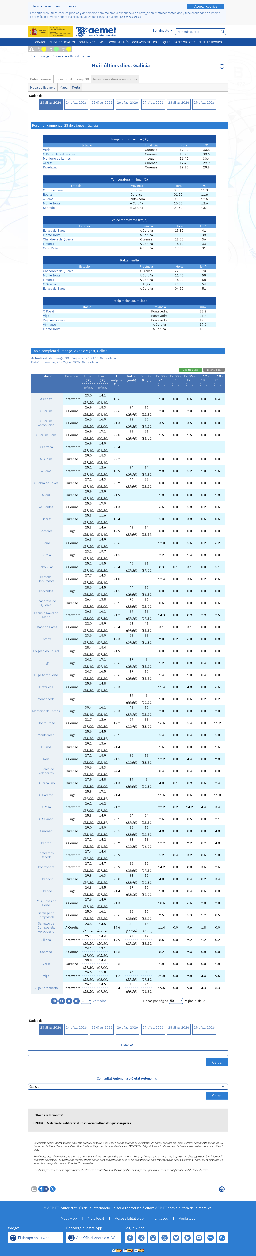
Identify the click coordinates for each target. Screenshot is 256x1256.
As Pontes (46, 507)
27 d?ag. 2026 (153, 102)
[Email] (34, 1191)
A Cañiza (46, 399)
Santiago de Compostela (46, 915)
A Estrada (46, 447)
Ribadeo (46, 891)
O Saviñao (50, 284)
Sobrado (49, 208)
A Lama (48, 199)
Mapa (64, 87)
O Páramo (46, 795)
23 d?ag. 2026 (50, 102)
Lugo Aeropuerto (46, 675)
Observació (60, 56)
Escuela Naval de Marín (46, 615)
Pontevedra (46, 867)
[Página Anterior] (61, 1001)
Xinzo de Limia (53, 190)
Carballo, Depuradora (46, 579)
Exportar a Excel (190, 369)
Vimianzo (49, 324)
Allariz (47, 163)
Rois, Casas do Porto (46, 903)
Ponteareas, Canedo (46, 855)
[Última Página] (76, 1001)
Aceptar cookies (205, 6)
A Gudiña (46, 459)
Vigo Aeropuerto (54, 320)
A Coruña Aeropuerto (46, 423)
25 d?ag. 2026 (101, 102)
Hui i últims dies (80, 56)
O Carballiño (46, 783)
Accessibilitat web (129, 1218)
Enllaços (161, 1218)
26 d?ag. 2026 (127, 102)
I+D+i (102, 42)
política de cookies (130, 17)
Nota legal (96, 1218)
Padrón (46, 843)
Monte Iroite (52, 203)
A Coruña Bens (46, 435)
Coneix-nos (86, 42)
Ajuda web (187, 1218)
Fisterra (48, 244)
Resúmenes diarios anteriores (115, 79)
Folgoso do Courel (46, 651)
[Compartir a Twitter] (53, 1189)
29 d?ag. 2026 (204, 102)
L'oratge (39, 42)
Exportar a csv (214, 369)
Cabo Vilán (50, 248)
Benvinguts (161, 30)
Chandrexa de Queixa (58, 239)
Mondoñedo (46, 699)
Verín (47, 150)
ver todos (99, 1001)
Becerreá (46, 531)
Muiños (46, 747)
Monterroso (46, 735)
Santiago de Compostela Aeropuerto (46, 927)
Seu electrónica (211, 42)
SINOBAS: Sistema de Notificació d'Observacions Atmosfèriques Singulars (82, 1123)
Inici (33, 56)
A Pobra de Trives (46, 483)
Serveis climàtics (62, 42)
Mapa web (69, 1218)
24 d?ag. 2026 (76, 102)
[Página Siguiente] (69, 1001)
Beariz (47, 194)
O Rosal (48, 311)
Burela (46, 555)
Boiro (46, 543)
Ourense (46, 831)
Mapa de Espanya (42, 87)
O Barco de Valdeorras (59, 154)
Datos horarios (40, 79)
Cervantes (46, 591)
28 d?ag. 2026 (178, 102)
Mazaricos (46, 687)
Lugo (46, 663)
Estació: (127, 1045)
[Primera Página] (54, 1001)
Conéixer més (119, 42)
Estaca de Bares (54, 230)
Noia (46, 759)
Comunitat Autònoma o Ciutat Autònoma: (127, 1078)
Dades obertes (184, 42)
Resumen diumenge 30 (72, 79)
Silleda (46, 940)
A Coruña (46, 411)
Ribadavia (50, 167)
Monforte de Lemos (57, 158)
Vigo (46, 316)
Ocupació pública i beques (151, 42)
